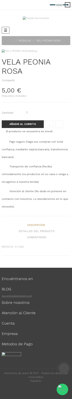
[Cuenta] (43, 5)
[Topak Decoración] (36, 18)
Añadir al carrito (22, 124)
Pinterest (25, 80)
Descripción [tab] (36, 224)
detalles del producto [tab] (37, 231)
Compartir (19, 80)
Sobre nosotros (16, 302)
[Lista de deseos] (49, 124)
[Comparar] (59, 124)
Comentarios (36, 237)
